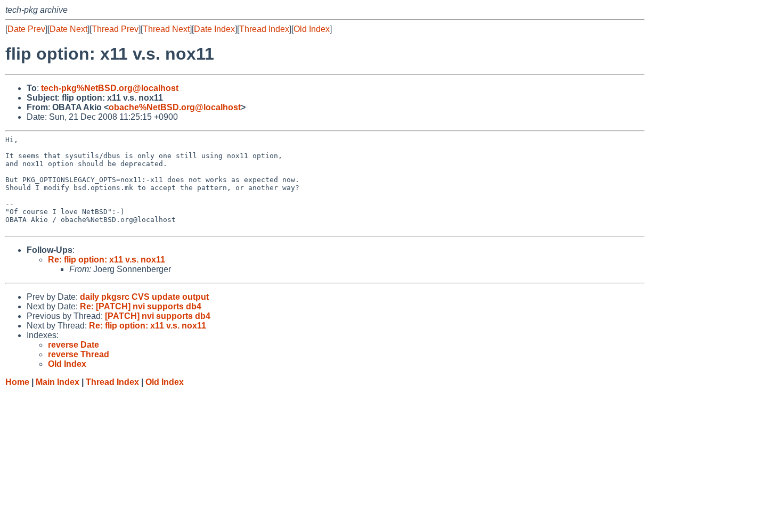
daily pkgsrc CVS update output (144, 296)
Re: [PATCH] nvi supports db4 (140, 306)
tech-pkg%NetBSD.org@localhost (109, 88)
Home (17, 382)
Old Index (311, 29)
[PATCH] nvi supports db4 (157, 316)
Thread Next (166, 29)
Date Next (68, 29)
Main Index (57, 382)
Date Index (214, 29)
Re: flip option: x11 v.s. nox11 (106, 259)
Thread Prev (115, 29)
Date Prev (26, 29)
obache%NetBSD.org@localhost (175, 107)
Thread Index (264, 29)
